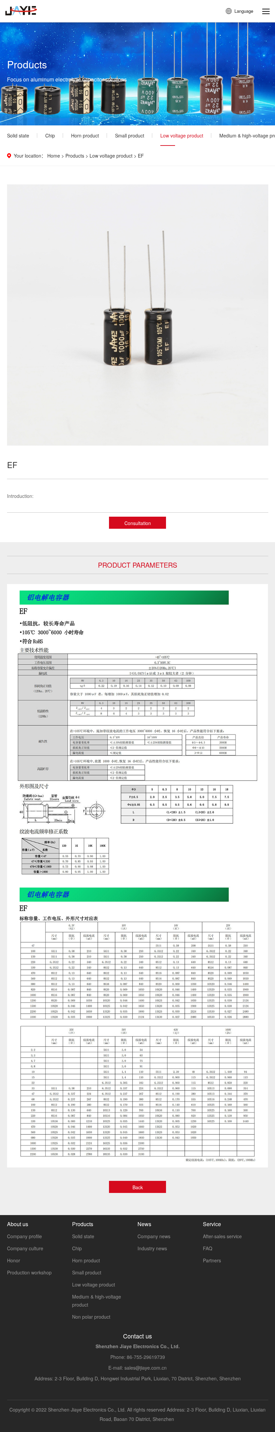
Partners (212, 1260)
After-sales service (222, 1236)
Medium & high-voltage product (96, 1300)
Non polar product (91, 1316)
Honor (13, 1260)
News (144, 1224)
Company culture (25, 1248)
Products (74, 155)
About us (17, 1224)
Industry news (152, 1248)
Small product (129, 135)
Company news (154, 1236)
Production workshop (29, 1272)
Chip (50, 135)
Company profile (24, 1236)
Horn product (85, 135)
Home (53, 155)
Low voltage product (181, 135)
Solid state (18, 135)
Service (212, 1224)
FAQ (207, 1248)
